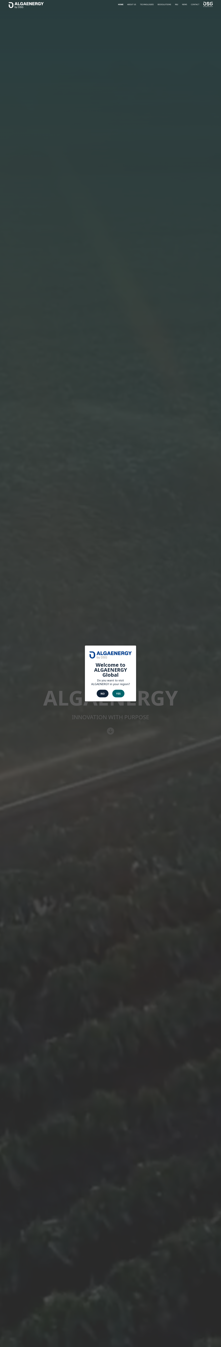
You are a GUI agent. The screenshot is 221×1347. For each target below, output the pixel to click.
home (120, 4)
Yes (118, 693)
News (184, 4)
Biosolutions (164, 4)
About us (131, 4)
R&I (176, 4)
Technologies (147, 4)
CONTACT (195, 4)
